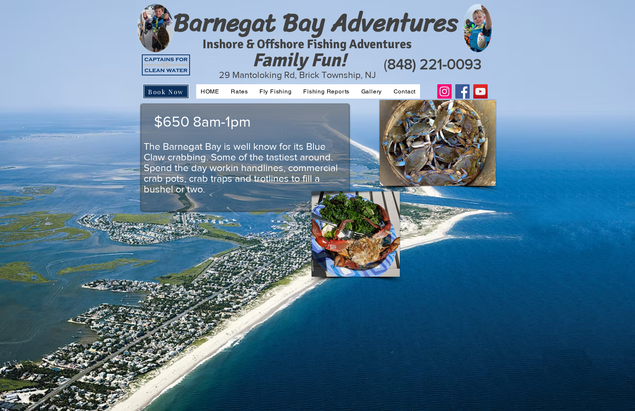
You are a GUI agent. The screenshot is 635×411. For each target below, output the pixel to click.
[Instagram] (444, 91)
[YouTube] (480, 91)
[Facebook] (462, 91)
